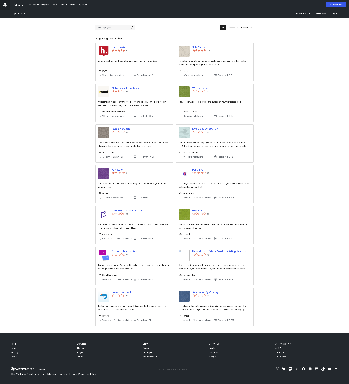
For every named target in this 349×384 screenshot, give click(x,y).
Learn (145, 344)
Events (212, 348)
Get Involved (215, 344)
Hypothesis (118, 47)
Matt (278, 348)
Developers (148, 352)
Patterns (81, 356)
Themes (80, 348)
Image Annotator (121, 128)
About (13, 344)
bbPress (280, 352)
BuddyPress (281, 356)
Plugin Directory (18, 14)
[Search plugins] (132, 27)
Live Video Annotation (205, 128)
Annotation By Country (205, 292)
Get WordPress (336, 5)
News (13, 348)
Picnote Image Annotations (127, 210)
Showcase (81, 344)
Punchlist (197, 169)
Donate (213, 352)
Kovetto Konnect (121, 292)
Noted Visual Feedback (125, 88)
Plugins (80, 352)
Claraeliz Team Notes (124, 251)
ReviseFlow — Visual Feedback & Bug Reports (219, 251)
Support (146, 348)
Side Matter (199, 47)
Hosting (14, 352)
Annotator (118, 169)
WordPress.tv (150, 356)
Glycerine (197, 210)
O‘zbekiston (42, 369)
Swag (212, 356)
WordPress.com (283, 344)
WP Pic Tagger (200, 88)
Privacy (14, 356)
